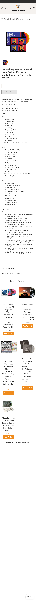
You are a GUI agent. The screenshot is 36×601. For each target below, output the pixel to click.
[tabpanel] (18, 41)
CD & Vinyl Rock (13, 18)
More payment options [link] (25, 96)
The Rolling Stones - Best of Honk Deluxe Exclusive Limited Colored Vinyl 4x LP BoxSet (18, 20)
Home (3, 18)
